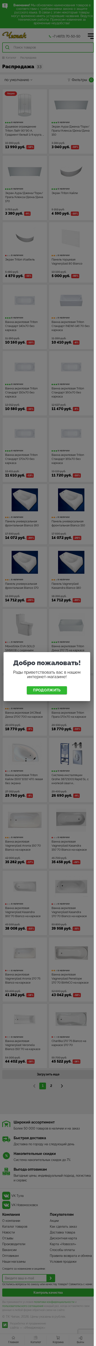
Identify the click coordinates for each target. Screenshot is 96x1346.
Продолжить (47, 690)
